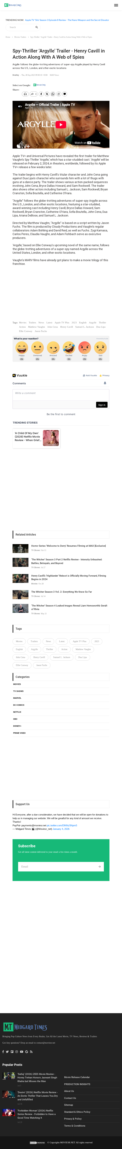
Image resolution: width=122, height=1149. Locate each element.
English (83, 322)
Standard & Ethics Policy (77, 1112)
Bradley (16, 75)
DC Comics (18, 705)
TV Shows (35, 550)
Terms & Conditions (74, 1125)
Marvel (17, 698)
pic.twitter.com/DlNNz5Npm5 (62, 825)
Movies (22, 322)
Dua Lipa (100, 327)
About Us (69, 1091)
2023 (74, 322)
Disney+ (17, 726)
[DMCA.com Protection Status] (37, 1142)
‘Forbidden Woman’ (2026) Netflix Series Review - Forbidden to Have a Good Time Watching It (36, 1114)
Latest (49, 322)
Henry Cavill (66, 327)
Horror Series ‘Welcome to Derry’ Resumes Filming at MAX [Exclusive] (68, 545)
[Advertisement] (61, 296)
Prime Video (19, 733)
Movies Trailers (20, 37)
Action (22, 327)
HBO (15, 719)
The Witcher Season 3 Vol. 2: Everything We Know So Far (61, 591)
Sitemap (68, 1105)
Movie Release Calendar (77, 1077)
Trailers (32, 322)
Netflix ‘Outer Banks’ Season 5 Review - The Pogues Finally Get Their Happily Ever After (68, 18)
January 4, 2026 (61, 829)
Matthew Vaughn (36, 327)
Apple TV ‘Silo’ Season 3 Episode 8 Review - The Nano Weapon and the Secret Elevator (67, 22)
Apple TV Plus (62, 322)
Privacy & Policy (72, 1118)
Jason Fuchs (41, 331)
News (41, 322)
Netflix (17, 712)
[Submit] (99, 866)
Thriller (102, 322)
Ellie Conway (25, 331)
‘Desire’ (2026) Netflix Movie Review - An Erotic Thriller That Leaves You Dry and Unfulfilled (37, 1096)
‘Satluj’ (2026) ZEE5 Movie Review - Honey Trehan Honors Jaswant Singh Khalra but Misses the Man (37, 1078)
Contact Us (70, 1098)
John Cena (52, 327)
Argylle (92, 322)
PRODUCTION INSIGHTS (77, 1084)
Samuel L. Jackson (84, 327)
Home (8, 37)
